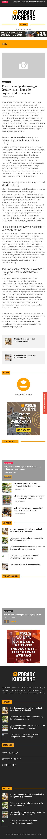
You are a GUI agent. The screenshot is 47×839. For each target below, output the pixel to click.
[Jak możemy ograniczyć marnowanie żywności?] (23, 418)
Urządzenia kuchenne (11, 759)
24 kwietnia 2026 (10, 472)
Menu (4, 44)
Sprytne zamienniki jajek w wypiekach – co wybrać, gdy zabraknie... (22, 467)
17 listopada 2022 (8, 97)
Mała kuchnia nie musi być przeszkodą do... (25, 356)
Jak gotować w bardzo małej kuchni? (25, 564)
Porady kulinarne (10, 753)
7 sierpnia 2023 (10, 618)
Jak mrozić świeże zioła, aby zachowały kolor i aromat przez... (27, 485)
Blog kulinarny (6, 82)
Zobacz (8, 477)
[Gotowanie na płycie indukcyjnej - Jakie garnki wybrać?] (23, 646)
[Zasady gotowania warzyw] (23, 34)
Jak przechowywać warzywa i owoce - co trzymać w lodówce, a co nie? (29, 497)
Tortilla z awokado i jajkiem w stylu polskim (22, 614)
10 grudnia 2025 (20, 513)
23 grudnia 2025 (20, 501)
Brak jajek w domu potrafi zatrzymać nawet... (24, 340)
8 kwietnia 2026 (20, 489)
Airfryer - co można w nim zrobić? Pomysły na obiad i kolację (28, 509)
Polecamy (5, 1)
